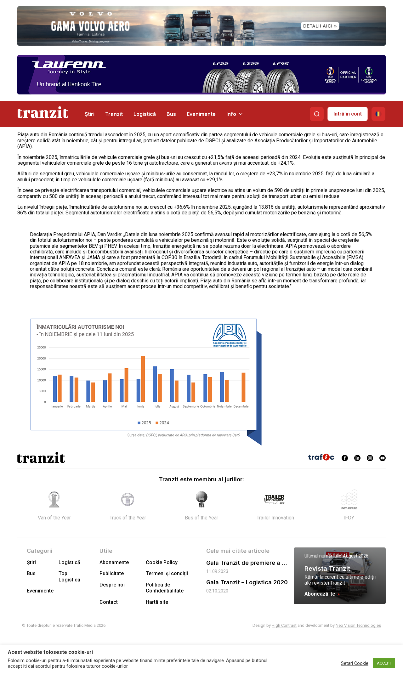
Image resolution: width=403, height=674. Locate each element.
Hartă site (157, 602)
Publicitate (111, 573)
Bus (171, 114)
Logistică (144, 114)
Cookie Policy (162, 562)
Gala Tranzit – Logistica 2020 (247, 582)
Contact (108, 602)
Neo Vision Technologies (358, 625)
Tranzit (114, 114)
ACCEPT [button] (384, 663)
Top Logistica (69, 576)
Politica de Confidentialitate (165, 588)
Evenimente (201, 114)
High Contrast (284, 625)
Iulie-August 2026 (350, 555)
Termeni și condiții (167, 573)
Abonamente (114, 562)
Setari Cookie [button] (354, 663)
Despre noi (112, 585)
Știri (89, 114)
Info (231, 114)
